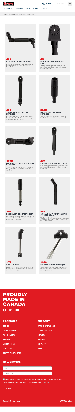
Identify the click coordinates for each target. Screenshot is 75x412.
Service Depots (45, 330)
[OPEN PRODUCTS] (13, 9)
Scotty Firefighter (12, 353)
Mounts (6, 339)
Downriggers (9, 330)
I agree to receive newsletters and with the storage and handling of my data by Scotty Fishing (33, 379)
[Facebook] (4, 310)
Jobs (40, 348)
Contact (42, 344)
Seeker (6, 326)
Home (6, 14)
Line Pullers (9, 344)
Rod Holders (9, 335)
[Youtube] (17, 310)
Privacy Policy (45, 382)
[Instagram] (11, 310)
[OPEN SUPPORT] (40, 9)
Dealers (48, 4)
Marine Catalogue (46, 326)
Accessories (13, 14)
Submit (9, 388)
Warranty (42, 339)
